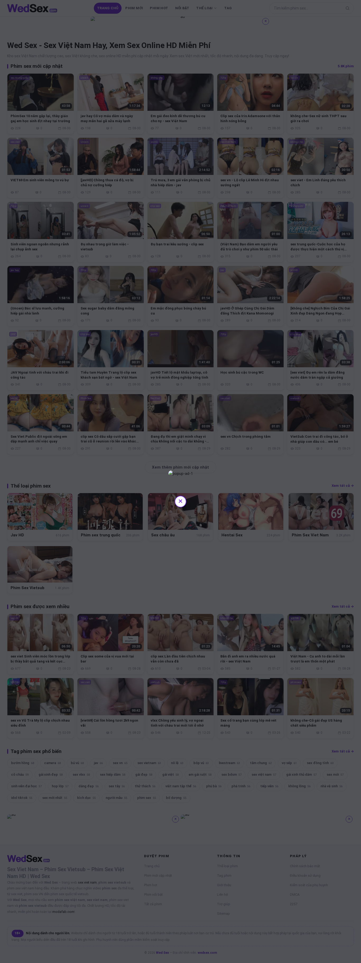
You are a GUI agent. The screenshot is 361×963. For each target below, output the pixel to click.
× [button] (180, 501)
